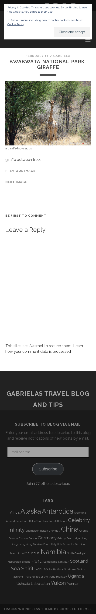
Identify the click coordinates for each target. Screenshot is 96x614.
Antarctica (57, 511)
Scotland (79, 561)
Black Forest (49, 521)
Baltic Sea (35, 521)
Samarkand (50, 561)
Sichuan (41, 569)
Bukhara (62, 521)
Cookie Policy (15, 24)
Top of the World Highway (51, 576)
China (70, 529)
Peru (37, 561)
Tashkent (17, 576)
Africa (15, 512)
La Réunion (78, 544)
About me (15, 40)
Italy (53, 544)
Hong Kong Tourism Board (34, 544)
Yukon (58, 583)
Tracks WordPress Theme (28, 609)
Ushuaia (23, 584)
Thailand (29, 576)
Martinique (17, 553)
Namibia (53, 552)
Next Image (16, 182)
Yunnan (73, 584)
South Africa (56, 569)
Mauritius (32, 553)
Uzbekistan (40, 584)
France (33, 538)
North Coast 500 (76, 553)
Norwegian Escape (19, 561)
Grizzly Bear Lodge (69, 538)
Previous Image (20, 171)
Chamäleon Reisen (37, 530)
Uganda (76, 576)
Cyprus (83, 530)
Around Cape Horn (17, 521)
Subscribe (48, 469)
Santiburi (63, 561)
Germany (47, 537)
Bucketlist (17, 46)
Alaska (31, 511)
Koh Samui (63, 544)
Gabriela (61, 56)
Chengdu (54, 530)
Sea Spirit (22, 568)
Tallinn (81, 569)
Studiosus (70, 569)
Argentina (80, 512)
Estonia (23, 538)
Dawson (13, 538)
